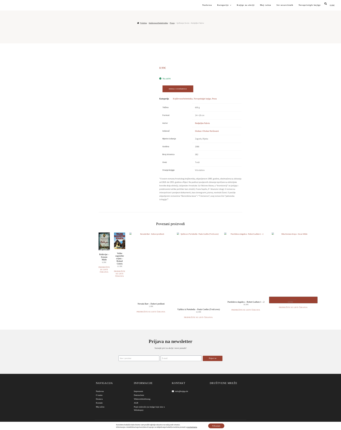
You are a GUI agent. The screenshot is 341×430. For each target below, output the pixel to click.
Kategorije (223, 5)
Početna (143, 23)
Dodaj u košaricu (178, 89)
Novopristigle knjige (310, 5)
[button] (325, 3)
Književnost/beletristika (158, 23)
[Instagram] (215, 391)
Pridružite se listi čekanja (104, 269)
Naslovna (207, 5)
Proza (172, 23)
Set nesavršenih (285, 5)
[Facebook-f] (211, 391)
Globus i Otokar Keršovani (207, 131)
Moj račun (265, 5)
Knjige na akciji (246, 5)
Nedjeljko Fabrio (202, 123)
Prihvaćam (216, 426)
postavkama (192, 427)
